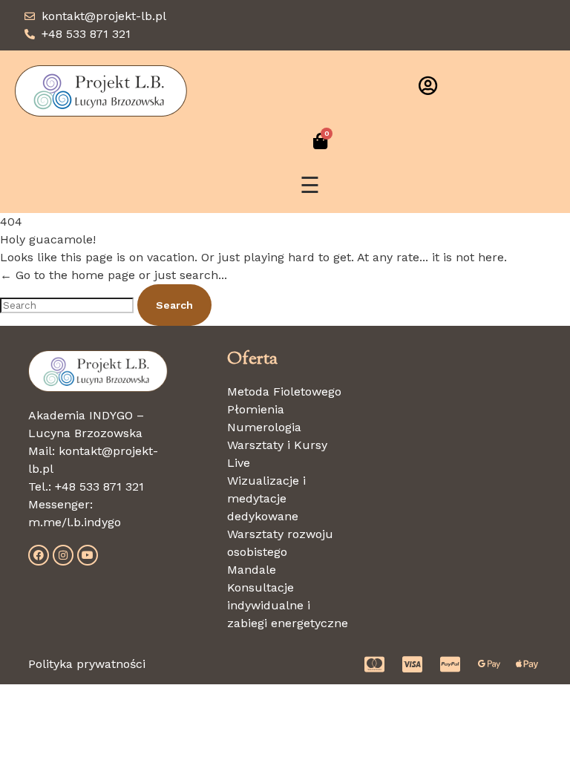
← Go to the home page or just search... (113, 275)
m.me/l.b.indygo (74, 522)
